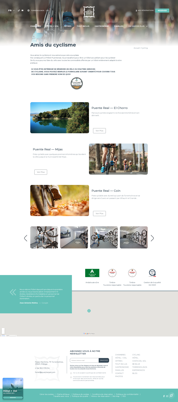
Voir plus (99, 131)
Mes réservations (145, 10)
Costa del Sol (139, 361)
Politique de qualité (80, 396)
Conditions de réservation (102, 394)
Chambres (120, 355)
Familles (119, 370)
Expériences (138, 370)
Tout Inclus (121, 364)
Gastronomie (122, 367)
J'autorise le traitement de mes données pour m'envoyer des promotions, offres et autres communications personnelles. (89, 378)
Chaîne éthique (63, 394)
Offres (118, 361)
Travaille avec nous (61, 396)
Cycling (136, 355)
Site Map (116, 396)
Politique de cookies (81, 394)
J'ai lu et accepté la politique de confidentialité (89, 373)
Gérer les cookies (47, 394)
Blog (135, 373)
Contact (119, 373)
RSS (124, 396)
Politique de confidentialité (127, 394)
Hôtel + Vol (121, 358)
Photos (119, 376)
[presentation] (25, 238)
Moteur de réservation (100, 396)
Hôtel (135, 358)
